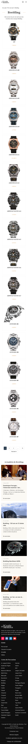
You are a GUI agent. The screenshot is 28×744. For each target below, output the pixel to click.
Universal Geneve (20, 710)
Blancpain (3, 675)
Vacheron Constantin (20, 712)
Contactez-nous (14, 731)
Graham (3, 717)
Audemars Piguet (5, 665)
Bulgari (3, 685)
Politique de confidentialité (14, 741)
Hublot (17, 665)
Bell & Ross (4, 673)
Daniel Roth (4, 702)
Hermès (17, 663)
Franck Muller (4, 710)
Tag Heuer (18, 702)
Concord (3, 698)
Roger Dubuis (18, 698)
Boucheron (4, 678)
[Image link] (7, 626)
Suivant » (14, 451)
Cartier (3, 688)
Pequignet (18, 688)
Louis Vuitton (18, 675)
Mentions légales (14, 734)
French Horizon (19, 728)
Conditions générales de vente (14, 738)
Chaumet (3, 693)
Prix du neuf (10, 8)
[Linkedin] (10, 638)
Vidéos (3, 655)
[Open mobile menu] (26, 1)
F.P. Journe (4, 707)
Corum (3, 700)
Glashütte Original (5, 715)
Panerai (17, 680)
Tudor (16, 705)
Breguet (3, 680)
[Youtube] (14, 638)
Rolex (16, 700)
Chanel (3, 690)
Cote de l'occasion (6, 649)
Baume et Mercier (6, 670)
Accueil (4, 8)
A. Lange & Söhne (6, 663)
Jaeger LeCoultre (19, 670)
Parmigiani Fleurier (20, 683)
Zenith (17, 715)
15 (22, 448)
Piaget (17, 690)
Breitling (3, 683)
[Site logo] (5, 2)
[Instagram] (2, 638)
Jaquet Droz (18, 673)
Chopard (3, 695)
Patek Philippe (19, 685)
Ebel (2, 705)
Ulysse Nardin (19, 707)
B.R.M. (3, 668)
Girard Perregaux (5, 712)
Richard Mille (18, 695)
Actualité (3, 652)
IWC (16, 668)
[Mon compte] (22, 1)
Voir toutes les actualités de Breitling (14, 615)
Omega (17, 678)
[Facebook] (6, 638)
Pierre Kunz (18, 693)
